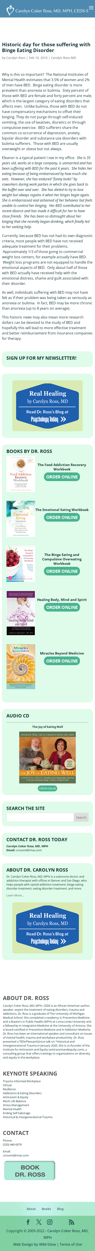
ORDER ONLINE (62, 477)
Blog (60, 1209)
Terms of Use (71, 1244)
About (31, 1209)
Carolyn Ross (15, 58)
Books (46, 1209)
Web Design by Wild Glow (34, 1244)
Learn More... (15, 895)
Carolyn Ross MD (63, 58)
